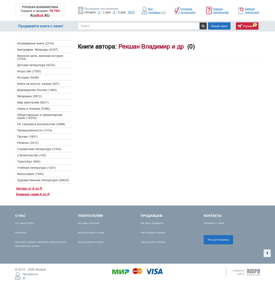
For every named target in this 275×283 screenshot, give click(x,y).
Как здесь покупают (88, 223)
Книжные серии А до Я (33, 194)
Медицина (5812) (29, 96)
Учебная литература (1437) (36, 167)
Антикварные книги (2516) (35, 43)
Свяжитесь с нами (214, 223)
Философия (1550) (30, 174)
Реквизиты (21, 232)
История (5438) (28, 77)
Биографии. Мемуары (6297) (37, 49)
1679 (130, 12)
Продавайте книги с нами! (40, 26)
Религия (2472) (27, 143)
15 (24, 277)
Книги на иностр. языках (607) (38, 83)
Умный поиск (219, 26)
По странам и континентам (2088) (41, 124)
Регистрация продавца (153, 232)
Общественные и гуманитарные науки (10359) (40, 116)
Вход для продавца (218, 239)
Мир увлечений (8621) (33, 102)
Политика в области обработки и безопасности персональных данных (40, 243)
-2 (98, 12)
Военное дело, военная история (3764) (40, 57)
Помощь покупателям (221, 10)
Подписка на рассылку (188, 10)
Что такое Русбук (24, 223)
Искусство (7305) (29, 71)
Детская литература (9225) (36, 65)
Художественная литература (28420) (43, 180)
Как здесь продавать (152, 223)
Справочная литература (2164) (39, 149)
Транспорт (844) (28, 161)
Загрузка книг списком (153, 241)
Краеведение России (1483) (37, 90)
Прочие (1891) (27, 136)
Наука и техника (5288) (33, 108)
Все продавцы (157, 10)
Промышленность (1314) (34, 130)
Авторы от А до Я (29, 188)
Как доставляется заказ (91, 241)
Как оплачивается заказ (91, 232)
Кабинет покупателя (252, 10)
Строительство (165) (31, 155)
